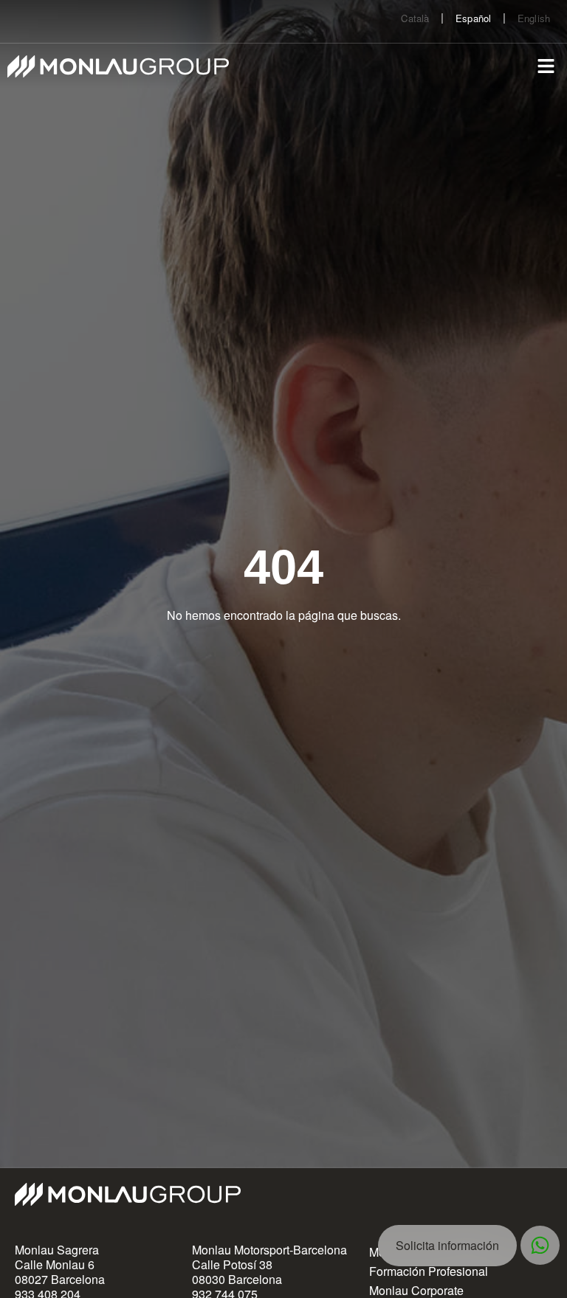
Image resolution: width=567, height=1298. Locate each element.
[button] (546, 66)
